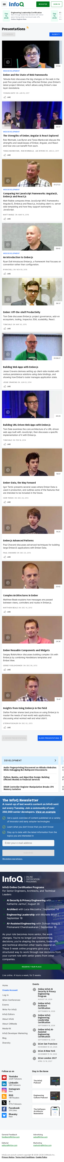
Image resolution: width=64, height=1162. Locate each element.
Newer (9, 34)
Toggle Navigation (4, 4)
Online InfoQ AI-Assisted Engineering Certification (46, 1033)
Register (43, 4)
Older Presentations (49, 738)
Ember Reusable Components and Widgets (26, 650)
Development (13, 760)
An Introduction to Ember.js (18, 257)
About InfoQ (8, 1019)
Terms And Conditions (25, 1157)
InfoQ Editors (8, 1014)
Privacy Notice (8, 1157)
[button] (28, 853)
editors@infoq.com (9, 1145)
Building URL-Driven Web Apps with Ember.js (27, 424)
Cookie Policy (41, 1157)
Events (5, 1004)
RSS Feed (28, 28)
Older (55, 34)
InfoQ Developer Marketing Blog (15, 1035)
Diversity (6, 1043)
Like (9, 97)
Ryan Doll (8, 270)
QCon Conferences (11, 1000)
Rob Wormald (27, 151)
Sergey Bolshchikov (12, 665)
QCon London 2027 (47, 1058)
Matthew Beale (10, 608)
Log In (6, 995)
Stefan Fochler (10, 723)
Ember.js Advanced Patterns (18, 540)
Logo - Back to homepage (16, 4)
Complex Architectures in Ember (20, 595)
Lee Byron (40, 151)
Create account (10, 990)
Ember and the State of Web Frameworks (25, 74)
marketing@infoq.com (42, 1145)
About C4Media (9, 1024)
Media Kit (6, 1028)
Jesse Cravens (10, 382)
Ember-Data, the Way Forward (19, 482)
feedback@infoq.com (10, 1137)
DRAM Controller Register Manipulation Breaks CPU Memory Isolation (29, 788)
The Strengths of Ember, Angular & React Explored (30, 135)
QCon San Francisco (47, 1044)
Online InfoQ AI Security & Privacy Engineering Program (47, 993)
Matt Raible (8, 215)
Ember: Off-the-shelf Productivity (21, 312)
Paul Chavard (9, 553)
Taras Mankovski (11, 151)
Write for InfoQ (9, 1009)
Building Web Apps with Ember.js (20, 367)
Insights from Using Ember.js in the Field (25, 708)
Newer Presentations (15, 738)
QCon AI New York (46, 1051)
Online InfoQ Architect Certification (44, 1005)
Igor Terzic (8, 498)
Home (5, 985)
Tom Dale (7, 324)
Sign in (56, 4)
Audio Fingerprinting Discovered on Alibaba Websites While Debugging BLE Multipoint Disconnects (30, 768)
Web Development (11, 71)
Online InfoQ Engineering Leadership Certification (44, 1019)
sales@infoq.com (40, 1137)
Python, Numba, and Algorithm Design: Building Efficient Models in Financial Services (26, 778)
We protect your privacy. (12, 859)
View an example (46, 811)
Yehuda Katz (9, 93)
